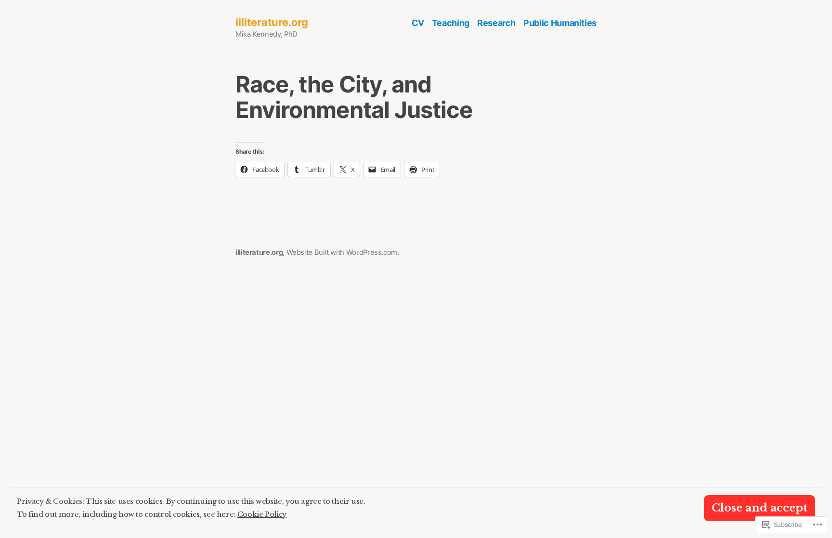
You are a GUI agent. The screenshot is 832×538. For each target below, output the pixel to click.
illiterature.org (271, 22)
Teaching (450, 23)
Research (496, 23)
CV (418, 23)
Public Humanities (560, 23)
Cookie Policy (261, 514)
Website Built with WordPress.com (341, 252)
